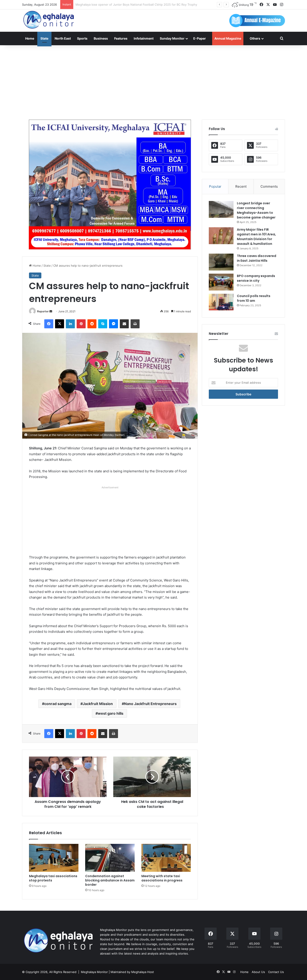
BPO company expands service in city (256, 278)
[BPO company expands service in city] (221, 282)
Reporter (43, 311)
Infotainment (144, 38)
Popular (215, 186)
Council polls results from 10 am (253, 298)
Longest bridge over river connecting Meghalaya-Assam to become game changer (256, 210)
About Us (258, 972)
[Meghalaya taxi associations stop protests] (53, 858)
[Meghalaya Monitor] (49, 20)
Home (29, 38)
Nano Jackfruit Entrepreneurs (150, 703)
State (44, 38)
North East (63, 38)
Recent (241, 186)
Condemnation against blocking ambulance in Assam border (110, 880)
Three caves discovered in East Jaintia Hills (256, 258)
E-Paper (199, 38)
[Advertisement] (153, 81)
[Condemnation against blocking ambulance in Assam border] (110, 858)
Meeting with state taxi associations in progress (161, 878)
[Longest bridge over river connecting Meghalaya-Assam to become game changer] (221, 209)
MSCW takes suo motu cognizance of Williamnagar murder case (120, 4)
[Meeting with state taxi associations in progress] (166, 858)
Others (255, 38)
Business (101, 38)
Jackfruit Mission (98, 703)
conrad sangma (57, 703)
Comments (269, 186)
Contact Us (276, 972)
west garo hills (110, 713)
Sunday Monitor (172, 38)
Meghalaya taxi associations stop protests (53, 878)
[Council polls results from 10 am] (221, 302)
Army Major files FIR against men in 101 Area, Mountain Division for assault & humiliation (256, 236)
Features (120, 38)
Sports (82, 38)
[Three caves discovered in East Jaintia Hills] (221, 262)
